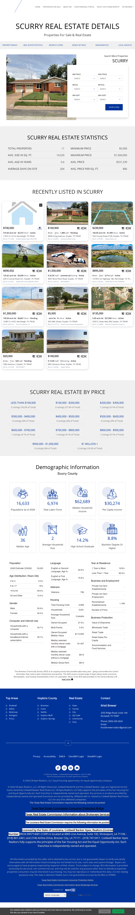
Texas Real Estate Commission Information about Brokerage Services (67, 885)
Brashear (45, 705)
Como (43, 709)
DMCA (62, 756)
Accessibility (50, 756)
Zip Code (76, 715)
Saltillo (44, 712)
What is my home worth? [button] (108, 7)
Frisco (11, 718)
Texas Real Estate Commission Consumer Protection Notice (67, 808)
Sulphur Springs (48, 718)
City (74, 712)
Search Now (114, 107)
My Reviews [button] (127, 7)
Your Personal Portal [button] (84, 7)
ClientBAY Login (76, 756)
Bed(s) (75, 85)
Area (74, 722)
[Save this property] (41, 205)
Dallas (12, 709)
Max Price (102, 74)
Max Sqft (102, 95)
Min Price (77, 74)
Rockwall (13, 705)
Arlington (13, 715)
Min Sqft (76, 95)
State (74, 705)
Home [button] (37, 7)
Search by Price (79, 45)
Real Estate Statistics (33, 45)
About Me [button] (67, 7)
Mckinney (13, 712)
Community (77, 718)
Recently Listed (56, 45)
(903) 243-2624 (115, 721)
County (75, 709)
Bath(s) (101, 85)
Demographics (102, 45)
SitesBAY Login (94, 756)
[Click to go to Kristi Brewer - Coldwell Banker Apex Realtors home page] (8, 6)
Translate (87, 895)
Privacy (36, 756)
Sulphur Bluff (47, 715)
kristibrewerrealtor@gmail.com (116, 727)
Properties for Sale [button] (52, 7)
